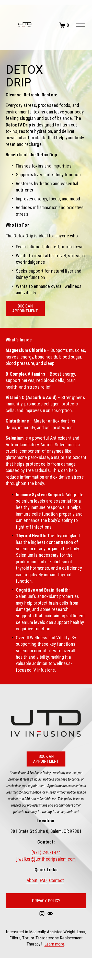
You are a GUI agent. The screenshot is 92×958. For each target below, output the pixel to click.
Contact (56, 880)
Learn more (54, 944)
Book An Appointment (25, 308)
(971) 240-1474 (46, 852)
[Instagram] (41, 913)
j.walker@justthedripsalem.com (46, 859)
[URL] (50, 913)
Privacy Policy (46, 900)
